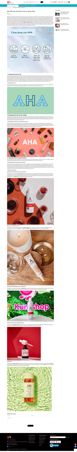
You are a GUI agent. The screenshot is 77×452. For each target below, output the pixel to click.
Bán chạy (34, 5)
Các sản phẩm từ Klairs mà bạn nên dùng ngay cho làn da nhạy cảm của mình (64, 12)
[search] (42, 2)
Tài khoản (61, 1)
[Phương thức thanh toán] (55, 441)
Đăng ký (67, 437)
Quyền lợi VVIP (41, 441)
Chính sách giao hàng (31, 439)
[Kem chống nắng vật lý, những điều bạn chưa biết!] (57, 25)
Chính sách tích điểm (42, 438)
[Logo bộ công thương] (54, 445)
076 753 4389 (54, 2)
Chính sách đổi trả (31, 441)
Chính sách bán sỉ (41, 442)
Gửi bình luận (30, 425)
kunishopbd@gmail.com (13, 444)
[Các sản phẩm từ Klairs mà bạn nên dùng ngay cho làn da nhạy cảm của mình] (57, 13)
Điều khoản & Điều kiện (31, 442)
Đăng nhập (61, 2)
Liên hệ (40, 445)
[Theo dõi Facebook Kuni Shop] (7, 446)
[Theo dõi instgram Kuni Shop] (11, 446)
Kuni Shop (9, 449)
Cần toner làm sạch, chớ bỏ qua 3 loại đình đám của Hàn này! (65, 18)
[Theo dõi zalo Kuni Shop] (9, 446)
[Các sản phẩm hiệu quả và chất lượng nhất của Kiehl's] (57, 30)
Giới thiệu (40, 444)
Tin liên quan (57, 10)
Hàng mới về (28, 5)
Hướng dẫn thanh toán (31, 438)
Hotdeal (22, 5)
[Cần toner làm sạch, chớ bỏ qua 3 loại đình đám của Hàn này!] (57, 19)
